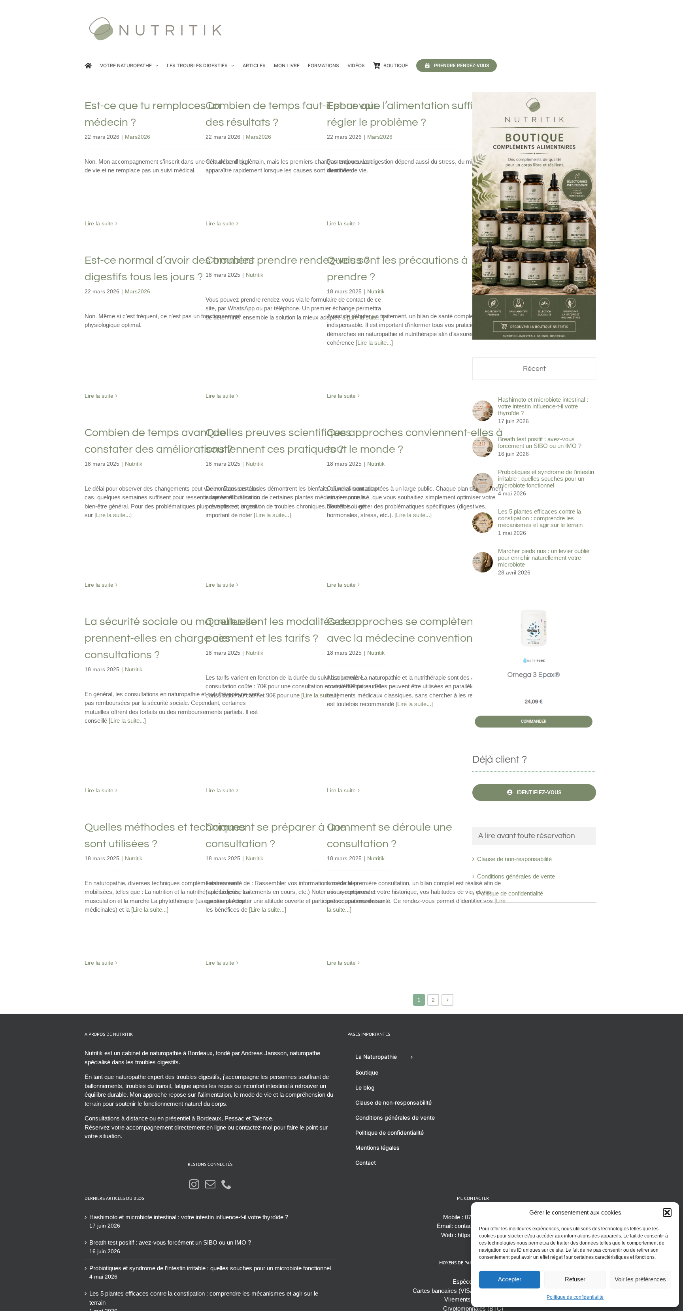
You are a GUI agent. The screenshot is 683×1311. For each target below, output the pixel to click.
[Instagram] (194, 1184)
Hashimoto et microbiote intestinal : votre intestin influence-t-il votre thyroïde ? (543, 406)
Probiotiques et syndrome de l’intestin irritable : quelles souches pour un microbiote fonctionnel (546, 478)
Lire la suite (99, 223)
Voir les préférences (640, 1279)
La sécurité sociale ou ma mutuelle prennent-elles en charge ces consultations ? (171, 638)
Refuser (575, 1279)
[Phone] (226, 1184)
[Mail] (210, 1184)
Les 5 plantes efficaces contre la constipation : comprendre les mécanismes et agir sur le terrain (540, 518)
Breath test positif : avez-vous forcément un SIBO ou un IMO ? (539, 442)
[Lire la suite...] (374, 342)
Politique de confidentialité (575, 1297)
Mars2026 (137, 137)
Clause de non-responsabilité (514, 859)
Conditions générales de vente (516, 876)
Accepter (509, 1279)
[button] (667, 1213)
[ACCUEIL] (88, 66)
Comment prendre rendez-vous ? (288, 260)
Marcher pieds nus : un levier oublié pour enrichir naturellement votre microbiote (543, 558)
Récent (534, 368)
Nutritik (254, 275)
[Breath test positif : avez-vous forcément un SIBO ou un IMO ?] (482, 440)
